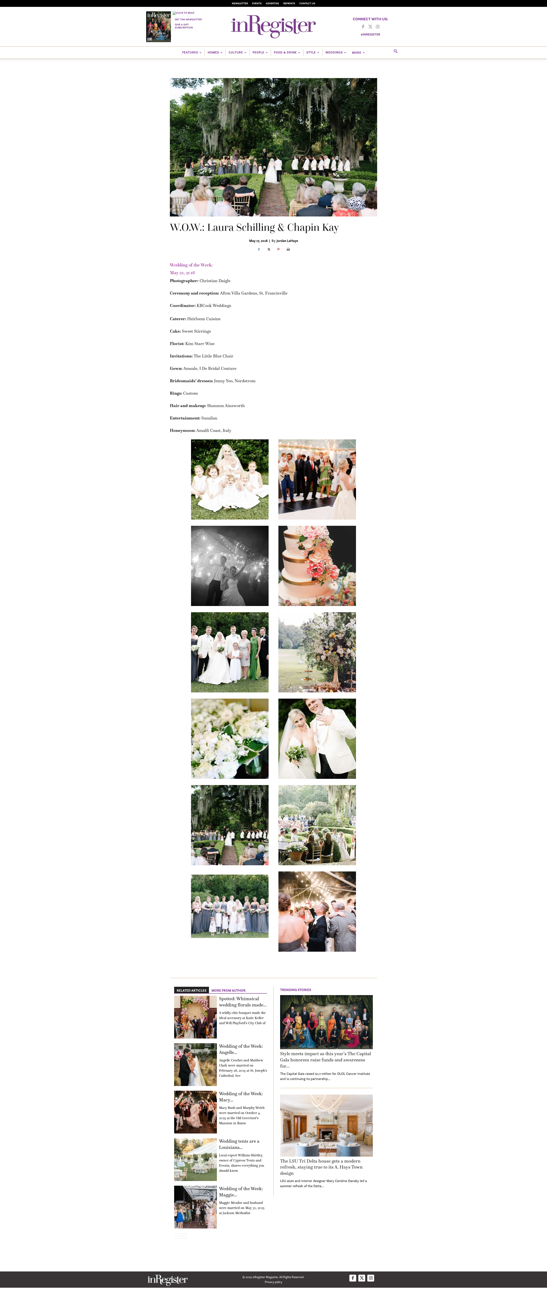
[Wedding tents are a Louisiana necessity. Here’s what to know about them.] (195, 1159)
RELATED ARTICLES (191, 990)
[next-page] (183, 1236)
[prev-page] (176, 1236)
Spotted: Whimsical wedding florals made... (242, 1002)
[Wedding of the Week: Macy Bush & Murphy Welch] (195, 1112)
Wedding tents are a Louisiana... (239, 1144)
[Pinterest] (278, 249)
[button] (396, 51)
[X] (268, 249)
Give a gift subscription (184, 26)
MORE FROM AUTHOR (229, 990)
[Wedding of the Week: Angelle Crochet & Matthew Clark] (195, 1064)
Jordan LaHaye (287, 241)
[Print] (288, 249)
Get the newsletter (188, 19)
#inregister (370, 34)
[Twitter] (370, 27)
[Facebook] (363, 27)
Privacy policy (273, 1282)
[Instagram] (377, 27)
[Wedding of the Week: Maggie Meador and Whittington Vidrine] (195, 1207)
